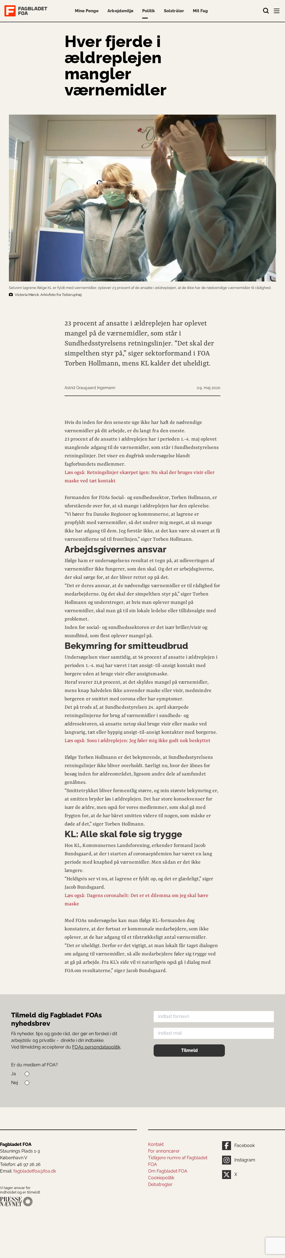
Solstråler (174, 10)
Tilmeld (189, 1050)
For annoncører (164, 1151)
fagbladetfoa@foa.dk (34, 1171)
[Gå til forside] (27, 10)
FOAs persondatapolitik (96, 1047)
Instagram (244, 1160)
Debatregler (160, 1184)
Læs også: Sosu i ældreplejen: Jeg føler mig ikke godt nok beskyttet (137, 740)
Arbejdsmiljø (120, 10)
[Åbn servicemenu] (277, 12)
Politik (148, 10)
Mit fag (200, 10)
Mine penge (87, 10)
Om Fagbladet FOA (167, 1171)
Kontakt (156, 1144)
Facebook (244, 1145)
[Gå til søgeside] (266, 11)
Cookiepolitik (161, 1177)
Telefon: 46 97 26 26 (20, 1164)
